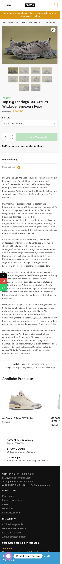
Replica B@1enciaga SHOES (31, 22)
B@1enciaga (13, 22)
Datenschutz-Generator (14, 528)
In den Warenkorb (37, 136)
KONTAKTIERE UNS (12, 532)
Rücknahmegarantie (12, 524)
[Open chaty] (8, 556)
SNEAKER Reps (48, 367)
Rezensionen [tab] (10, 167)
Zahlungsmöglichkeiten (14, 536)
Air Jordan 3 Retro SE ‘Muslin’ (17, 418)
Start (4, 22)
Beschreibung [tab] (9, 159)
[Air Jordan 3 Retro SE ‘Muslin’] (24, 400)
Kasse (5, 504)
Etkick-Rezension (11, 512)
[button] (53, 30)
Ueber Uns (7, 508)
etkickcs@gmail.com (20, 477)
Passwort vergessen (12, 500)
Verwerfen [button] (8, 559)
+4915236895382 (24, 473)
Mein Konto (8, 496)
